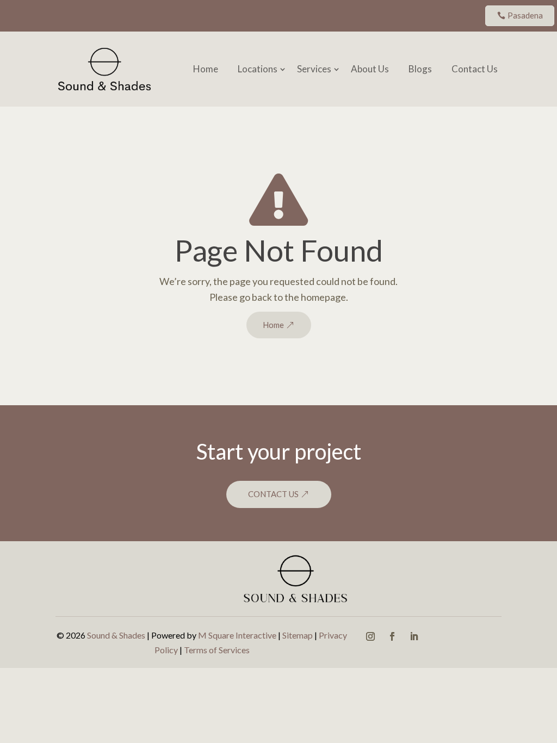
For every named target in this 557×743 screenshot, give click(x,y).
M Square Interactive (237, 635)
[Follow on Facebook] (392, 636)
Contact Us (474, 69)
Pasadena (525, 15)
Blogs (420, 69)
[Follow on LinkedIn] (414, 636)
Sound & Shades (116, 635)
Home (205, 69)
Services (314, 69)
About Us (370, 69)
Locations (257, 69)
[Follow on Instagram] (370, 636)
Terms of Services (217, 650)
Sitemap (297, 635)
